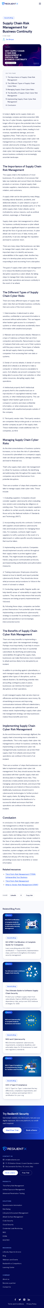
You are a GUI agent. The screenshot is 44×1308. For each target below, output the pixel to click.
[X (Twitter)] (20, 1299)
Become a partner (9, 1283)
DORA (5, 1236)
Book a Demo (31, 1130)
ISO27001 (6, 1240)
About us (6, 1279)
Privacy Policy (31, 1304)
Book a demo (10, 1173)
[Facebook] (15, 1299)
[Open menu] (40, 3)
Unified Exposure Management (14, 1189)
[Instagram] (24, 1299)
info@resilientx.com (12, 1160)
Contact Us (7, 1287)
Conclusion (12, 105)
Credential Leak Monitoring (12, 1228)
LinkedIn (13, 895)
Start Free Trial (12, 1130)
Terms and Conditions (16, 1304)
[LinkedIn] (29, 1299)
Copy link (29, 895)
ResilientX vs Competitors (12, 1263)
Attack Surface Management (13, 1217)
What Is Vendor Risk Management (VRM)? (21, 884)
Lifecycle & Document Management (15, 1213)
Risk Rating (6, 1209)
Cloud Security (8, 1225)
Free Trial (25, 1173)
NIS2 (4, 1232)
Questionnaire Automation (12, 1205)
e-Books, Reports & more (12, 1252)
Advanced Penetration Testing (13, 1193)
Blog (4, 1256)
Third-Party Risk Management (17, 881)
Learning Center (8, 1267)
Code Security (8, 1221)
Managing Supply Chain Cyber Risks (21, 89)
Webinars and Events (10, 1260)
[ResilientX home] (10, 4)
